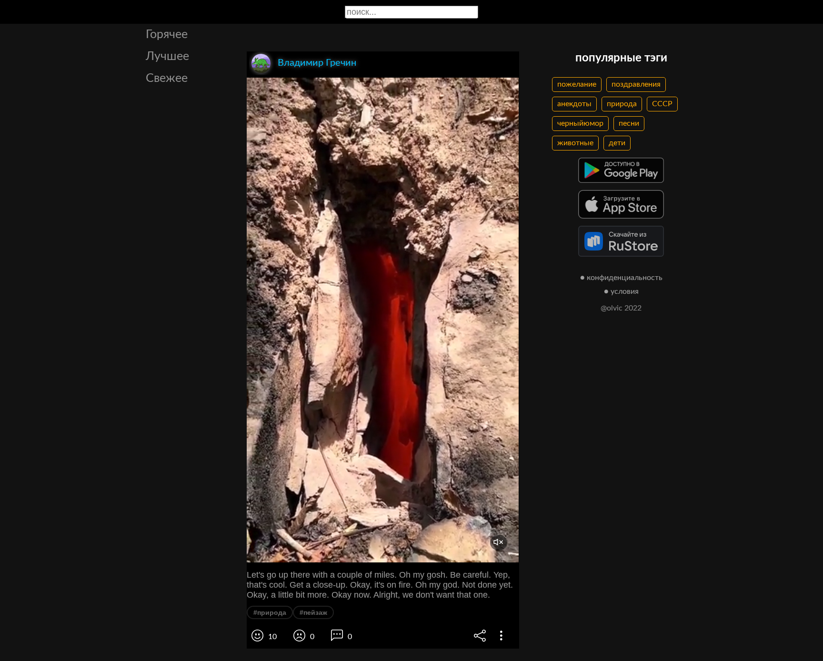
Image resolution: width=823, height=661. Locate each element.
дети (617, 143)
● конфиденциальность (621, 277)
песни (629, 123)
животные (575, 143)
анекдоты (574, 104)
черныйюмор (580, 123)
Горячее (167, 34)
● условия (621, 291)
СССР (662, 104)
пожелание (576, 84)
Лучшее (167, 56)
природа (622, 104)
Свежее (167, 78)
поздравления (636, 84)
